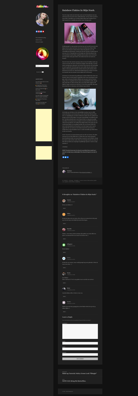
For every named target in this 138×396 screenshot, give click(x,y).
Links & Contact (39, 39)
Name (64, 341)
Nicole (68, 273)
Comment (65, 323)
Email (64, 347)
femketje (71, 180)
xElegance (69, 244)
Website (64, 352)
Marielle (69, 228)
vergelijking (77, 181)
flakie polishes (90, 180)
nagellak (66, 181)
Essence (85, 180)
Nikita (68, 213)
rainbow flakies (71, 181)
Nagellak (77, 180)
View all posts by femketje (85, 172)
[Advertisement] (44, 125)
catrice (81, 180)
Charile (69, 200)
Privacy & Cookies (39, 42)
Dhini (68, 288)
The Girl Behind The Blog (41, 37)
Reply (64, 208)
